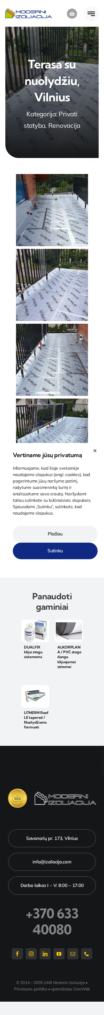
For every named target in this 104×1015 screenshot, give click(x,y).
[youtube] (59, 953)
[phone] (86, 953)
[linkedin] (45, 953)
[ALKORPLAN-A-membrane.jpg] (69, 622)
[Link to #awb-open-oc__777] (91, 13)
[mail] (72, 953)
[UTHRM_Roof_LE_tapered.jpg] (35, 687)
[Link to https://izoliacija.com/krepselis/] (72, 14)
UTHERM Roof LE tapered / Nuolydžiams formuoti (36, 720)
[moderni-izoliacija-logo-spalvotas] (28, 11)
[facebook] (17, 953)
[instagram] (31, 953)
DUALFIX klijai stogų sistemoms (33, 652)
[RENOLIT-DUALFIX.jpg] (35, 622)
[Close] (95, 450)
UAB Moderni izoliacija (64, 982)
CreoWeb (81, 988)
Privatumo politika (30, 988)
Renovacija (64, 125)
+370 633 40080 (52, 921)
